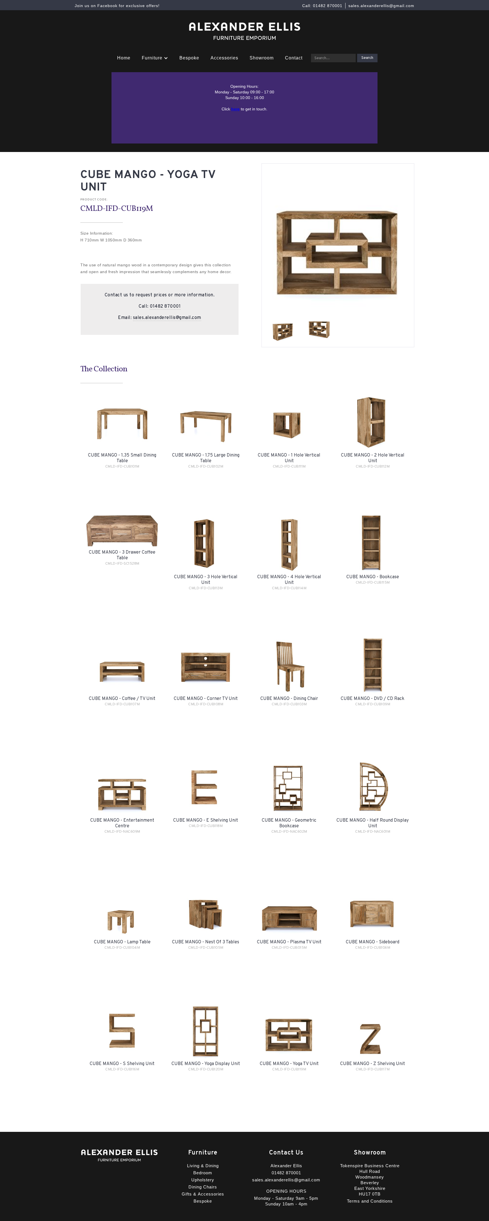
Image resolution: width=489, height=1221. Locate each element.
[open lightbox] (283, 330)
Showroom (262, 57)
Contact (294, 57)
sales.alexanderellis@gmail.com (167, 318)
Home (123, 57)
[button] (155, 58)
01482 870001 (165, 306)
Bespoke (189, 57)
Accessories (224, 57)
